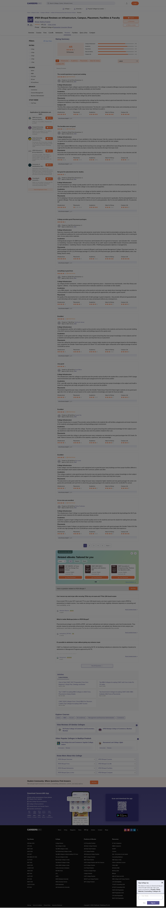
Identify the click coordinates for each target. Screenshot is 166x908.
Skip (144, 903)
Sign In (153, 903)
